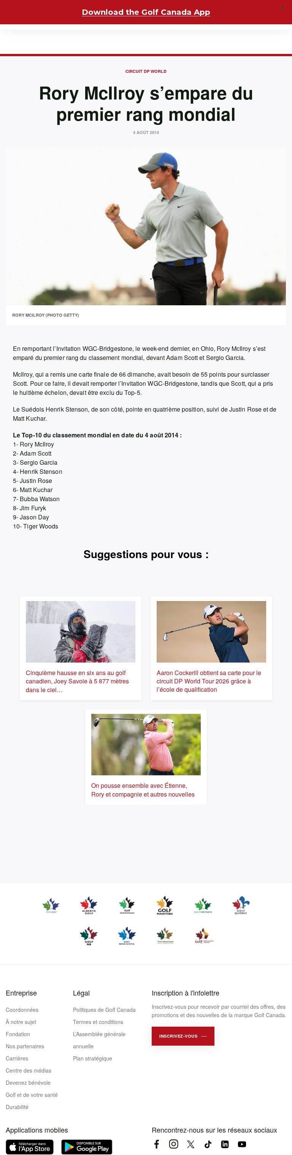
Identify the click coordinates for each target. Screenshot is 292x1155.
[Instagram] (173, 1144)
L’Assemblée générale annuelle (99, 1040)
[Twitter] (190, 1144)
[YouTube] (242, 1144)
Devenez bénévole (28, 1082)
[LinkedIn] (225, 1144)
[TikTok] (208, 1144)
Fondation (18, 1034)
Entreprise (21, 992)
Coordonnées (22, 1009)
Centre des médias (28, 1070)
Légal (81, 992)
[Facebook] (156, 1144)
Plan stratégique (92, 1058)
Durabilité (17, 1107)
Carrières (17, 1058)
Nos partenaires (25, 1046)
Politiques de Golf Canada (104, 1009)
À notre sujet (21, 1022)
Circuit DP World (146, 71)
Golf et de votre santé (32, 1094)
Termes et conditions (98, 1022)
